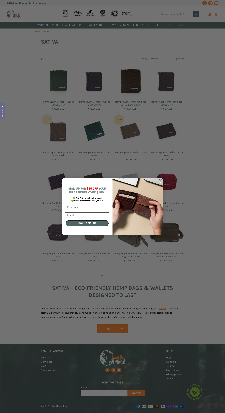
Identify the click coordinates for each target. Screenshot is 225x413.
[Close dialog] (160, 180)
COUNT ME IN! (87, 223)
